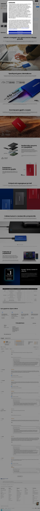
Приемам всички (20, 31)
